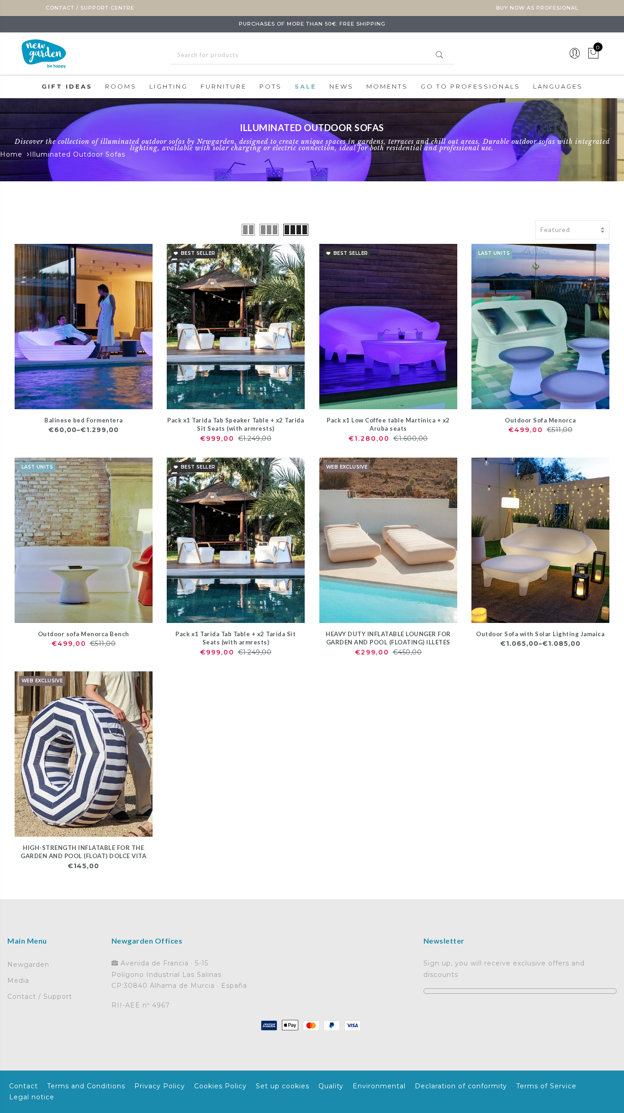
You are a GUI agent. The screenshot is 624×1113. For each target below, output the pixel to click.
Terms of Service (546, 1086)
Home (11, 154)
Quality (331, 1086)
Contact (23, 1086)
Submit (439, 55)
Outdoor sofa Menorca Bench (83, 634)
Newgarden (28, 964)
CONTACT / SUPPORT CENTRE (90, 8)
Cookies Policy (220, 1086)
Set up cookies (282, 1086)
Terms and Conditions (86, 1086)
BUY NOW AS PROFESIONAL (537, 8)
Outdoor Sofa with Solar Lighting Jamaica (540, 634)
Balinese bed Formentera (83, 420)
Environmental (379, 1086)
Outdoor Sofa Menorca (540, 420)
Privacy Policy (159, 1086)
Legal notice (31, 1097)
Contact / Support (39, 996)
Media (18, 980)
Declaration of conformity (461, 1086)
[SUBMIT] (312, 55)
